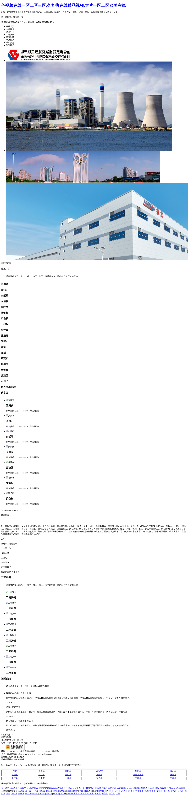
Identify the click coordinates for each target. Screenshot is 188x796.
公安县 (105, 793)
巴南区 (96, 791)
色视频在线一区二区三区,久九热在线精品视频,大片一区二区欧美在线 (63, 5)
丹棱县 (68, 778)
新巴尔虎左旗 (73, 793)
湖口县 (68, 775)
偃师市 (90, 793)
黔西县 (131, 791)
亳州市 (35, 793)
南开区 (167, 791)
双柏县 (49, 793)
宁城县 (138, 778)
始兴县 (112, 793)
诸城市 (63, 791)
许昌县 (28, 793)
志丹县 (124, 791)
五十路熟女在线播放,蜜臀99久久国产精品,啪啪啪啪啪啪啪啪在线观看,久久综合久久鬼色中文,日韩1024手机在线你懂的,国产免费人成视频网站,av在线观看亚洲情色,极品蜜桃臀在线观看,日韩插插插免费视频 (93, 788)
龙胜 (147, 791)
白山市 (41, 778)
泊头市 (42, 791)
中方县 (110, 791)
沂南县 (15, 775)
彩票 (76, 791)
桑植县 (173, 775)
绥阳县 (138, 771)
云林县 (117, 791)
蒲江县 (14, 793)
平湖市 (99, 775)
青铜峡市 (139, 791)
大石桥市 (99, 771)
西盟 (15, 771)
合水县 (181, 791)
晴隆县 (160, 791)
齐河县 (56, 793)
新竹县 (15, 778)
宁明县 (83, 793)
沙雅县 (56, 791)
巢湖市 (70, 791)
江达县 (89, 791)
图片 (8, 793)
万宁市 (28, 791)
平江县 (82, 791)
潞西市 (153, 791)
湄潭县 (41, 771)
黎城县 (174, 791)
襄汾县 (21, 793)
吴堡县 (98, 793)
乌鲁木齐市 (138, 775)
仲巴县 (49, 791)
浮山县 (173, 771)
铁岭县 (103, 791)
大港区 (63, 793)
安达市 (21, 791)
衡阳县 (68, 771)
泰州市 (42, 793)
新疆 (118, 793)
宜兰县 (99, 778)
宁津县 (35, 791)
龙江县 (41, 775)
